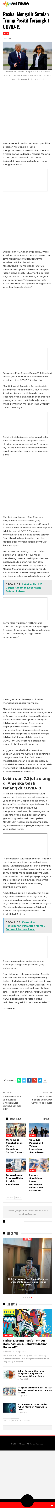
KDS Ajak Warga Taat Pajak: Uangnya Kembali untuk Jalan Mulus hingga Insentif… (27, 1282)
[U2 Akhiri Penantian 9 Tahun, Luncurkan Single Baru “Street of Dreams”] (39, 1130)
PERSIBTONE (8, 1335)
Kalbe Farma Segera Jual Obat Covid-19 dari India (41, 1099)
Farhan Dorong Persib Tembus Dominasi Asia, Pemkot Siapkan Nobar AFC (25, 1344)
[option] (27, 1266)
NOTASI (6, 34)
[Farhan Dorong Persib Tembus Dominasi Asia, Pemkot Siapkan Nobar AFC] (27, 1323)
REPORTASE (27, 1239)
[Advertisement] (27, 112)
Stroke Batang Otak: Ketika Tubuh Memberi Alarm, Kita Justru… (32, 1406)
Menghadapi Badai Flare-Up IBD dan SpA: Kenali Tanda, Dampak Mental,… (34, 1390)
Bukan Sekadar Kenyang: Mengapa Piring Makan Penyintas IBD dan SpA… (30, 1373)
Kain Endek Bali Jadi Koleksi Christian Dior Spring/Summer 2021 (12, 1102)
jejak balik (39, 1210)
